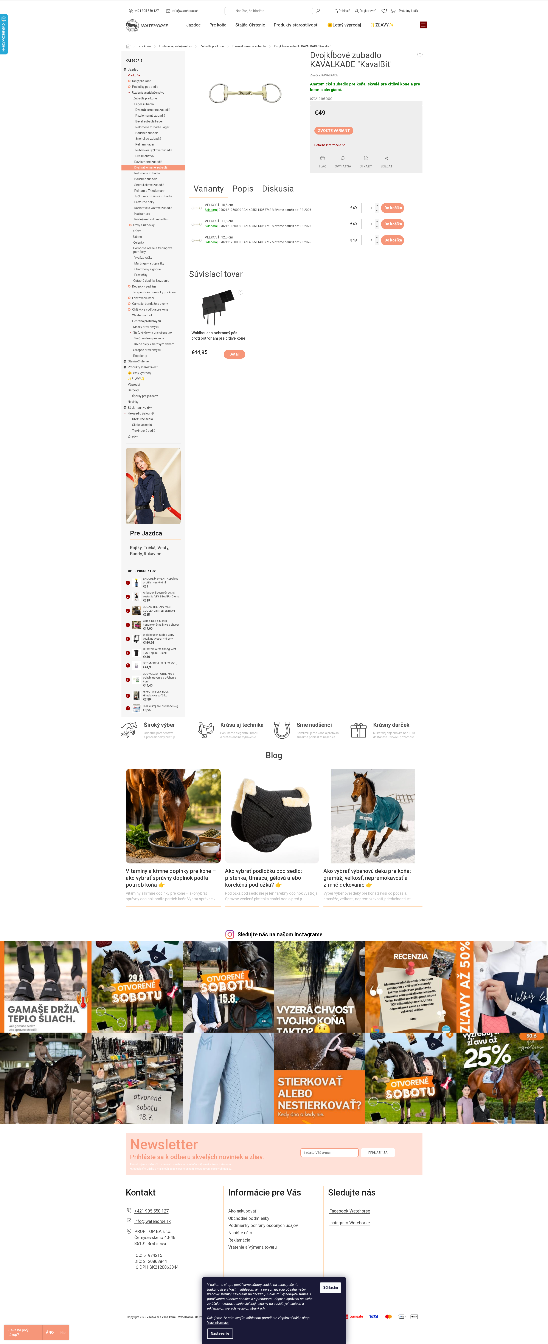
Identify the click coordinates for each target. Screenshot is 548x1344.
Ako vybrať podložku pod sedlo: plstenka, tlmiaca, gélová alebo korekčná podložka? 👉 (263, 878)
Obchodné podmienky (248, 1218)
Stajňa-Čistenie (138, 361)
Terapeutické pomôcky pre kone (154, 292)
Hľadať (318, 10)
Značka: (324, 75)
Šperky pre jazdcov (145, 396)
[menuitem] (193, 25)
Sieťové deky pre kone (149, 338)
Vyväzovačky (143, 257)
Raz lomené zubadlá (148, 162)
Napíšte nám (240, 1232)
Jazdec (133, 69)
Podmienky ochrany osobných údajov (263, 1225)
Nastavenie (220, 1334)
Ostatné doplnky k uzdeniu (151, 280)
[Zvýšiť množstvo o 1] (377, 205)
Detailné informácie (327, 145)
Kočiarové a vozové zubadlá (153, 208)
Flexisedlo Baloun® (141, 413)
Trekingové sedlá (143, 430)
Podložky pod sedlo (145, 86)
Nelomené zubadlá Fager (152, 127)
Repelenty (140, 355)
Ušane (137, 236)
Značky (133, 436)
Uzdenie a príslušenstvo (148, 92)
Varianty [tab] (209, 188)
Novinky (133, 402)
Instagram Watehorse (349, 1222)
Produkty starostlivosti (143, 367)
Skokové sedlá (142, 425)
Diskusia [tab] (278, 188)
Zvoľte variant (334, 130)
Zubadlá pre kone (145, 98)
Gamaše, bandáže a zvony (150, 303)
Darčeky (133, 390)
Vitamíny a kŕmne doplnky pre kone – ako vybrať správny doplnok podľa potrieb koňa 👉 (171, 878)
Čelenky (138, 242)
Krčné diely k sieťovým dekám (154, 344)
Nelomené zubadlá (147, 173)
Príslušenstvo (144, 156)
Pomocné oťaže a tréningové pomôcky (152, 250)
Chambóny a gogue (147, 269)
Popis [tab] (242, 188)
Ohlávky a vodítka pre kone (150, 309)
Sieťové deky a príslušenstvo (152, 332)
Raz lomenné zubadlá (150, 115)
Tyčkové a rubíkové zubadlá (153, 196)
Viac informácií (218, 1323)
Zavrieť (339, 153)
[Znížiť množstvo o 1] (377, 210)
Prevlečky (140, 275)
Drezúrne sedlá (142, 419)
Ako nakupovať (242, 1211)
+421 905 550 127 (151, 1211)
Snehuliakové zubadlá (149, 185)
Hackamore (142, 213)
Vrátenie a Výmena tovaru (252, 1247)
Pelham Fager (144, 144)
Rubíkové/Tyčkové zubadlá (153, 150)
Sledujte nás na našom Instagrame (280, 934)
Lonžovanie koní (143, 298)
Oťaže (137, 231)
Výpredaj (134, 384)
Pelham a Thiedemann (149, 190)
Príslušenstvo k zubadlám (151, 219)
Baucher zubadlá (146, 133)
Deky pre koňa (141, 81)
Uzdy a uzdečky (144, 225)
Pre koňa (134, 75)
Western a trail (142, 315)
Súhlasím (330, 1287)
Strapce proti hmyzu (147, 350)
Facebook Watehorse (349, 1211)
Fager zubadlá (144, 104)
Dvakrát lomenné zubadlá (152, 109)
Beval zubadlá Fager (149, 121)
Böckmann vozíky (140, 407)
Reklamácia (239, 1240)
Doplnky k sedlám (144, 286)
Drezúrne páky (144, 202)
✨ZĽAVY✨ (136, 378)
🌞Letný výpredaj (139, 373)
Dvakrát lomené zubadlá (151, 167)
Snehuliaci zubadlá (148, 138)
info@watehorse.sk (152, 1221)
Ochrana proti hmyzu (146, 321)
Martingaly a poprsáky (149, 263)
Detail (234, 354)
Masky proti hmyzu (146, 327)
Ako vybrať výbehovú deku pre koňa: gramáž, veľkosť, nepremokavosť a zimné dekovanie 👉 (367, 878)
